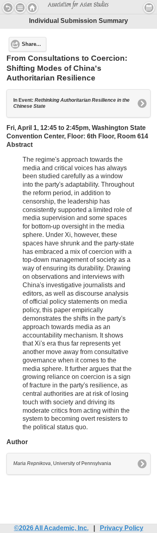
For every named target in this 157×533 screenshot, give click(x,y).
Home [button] (32, 8)
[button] (20, 8)
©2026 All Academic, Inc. (51, 528)
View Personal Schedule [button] (149, 8)
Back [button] (8, 8)
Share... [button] (31, 44)
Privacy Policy (121, 528)
